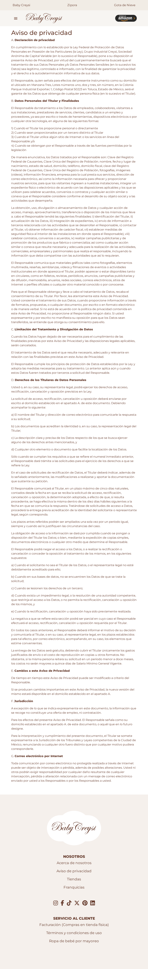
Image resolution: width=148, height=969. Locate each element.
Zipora (72, 5)
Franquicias (74, 887)
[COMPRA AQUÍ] (126, 18)
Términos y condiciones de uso (74, 933)
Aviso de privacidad (74, 871)
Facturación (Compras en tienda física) (74, 925)
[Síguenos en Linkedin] (92, 903)
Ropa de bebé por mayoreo (74, 941)
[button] (15, 18)
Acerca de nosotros (74, 863)
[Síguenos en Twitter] (77, 903)
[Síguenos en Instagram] (55, 903)
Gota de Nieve (124, 5)
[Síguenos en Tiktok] (69, 903)
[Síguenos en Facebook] (62, 903)
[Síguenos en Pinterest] (85, 903)
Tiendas (74, 879)
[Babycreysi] (67, 18)
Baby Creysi (21, 5)
